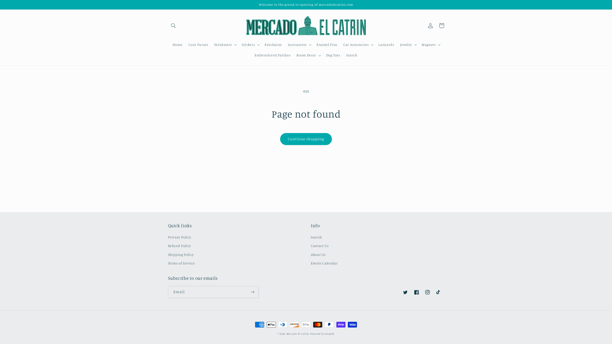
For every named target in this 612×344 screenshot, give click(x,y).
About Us (318, 255)
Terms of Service (181, 263)
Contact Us (319, 246)
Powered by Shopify (322, 333)
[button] (173, 25)
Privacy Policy (179, 237)
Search (316, 237)
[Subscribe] (252, 292)
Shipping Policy (181, 255)
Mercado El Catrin (297, 333)
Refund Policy (179, 246)
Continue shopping (306, 139)
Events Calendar (324, 263)
